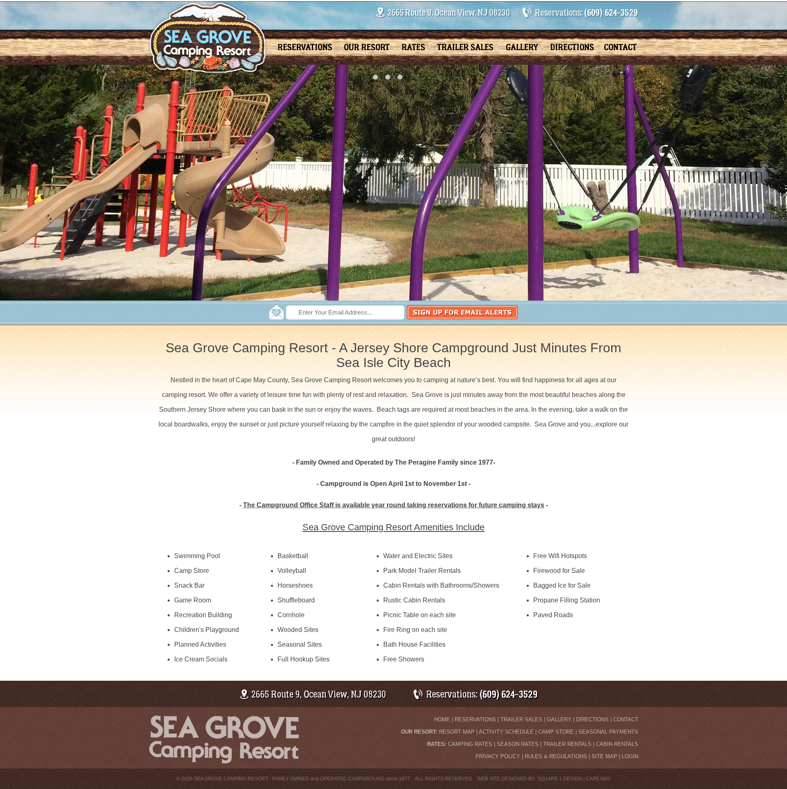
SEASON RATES (518, 744)
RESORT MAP (457, 732)
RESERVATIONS (475, 719)
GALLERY (559, 719)
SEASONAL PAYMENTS (608, 732)
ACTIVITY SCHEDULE (506, 732)
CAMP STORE (556, 732)
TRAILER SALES (521, 719)
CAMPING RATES (470, 744)
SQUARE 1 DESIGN (559, 779)
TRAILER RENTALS (567, 744)
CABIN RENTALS (617, 744)
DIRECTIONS (592, 719)
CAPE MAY (598, 779)
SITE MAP (604, 756)
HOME (442, 719)
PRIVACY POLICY (497, 756)
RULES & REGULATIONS (556, 756)
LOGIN (630, 756)
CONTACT (625, 719)
